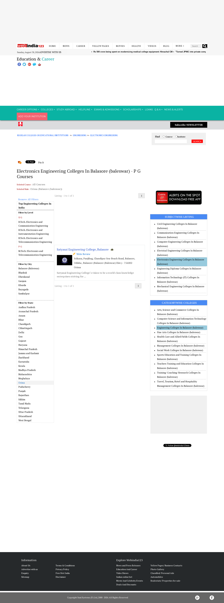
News (66, 45)
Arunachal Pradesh (28, 311)
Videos (152, 45)
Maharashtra (25, 374)
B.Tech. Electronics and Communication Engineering (33, 223)
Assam (21, 315)
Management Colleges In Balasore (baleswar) (180, 345)
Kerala (21, 365)
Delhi (21, 332)
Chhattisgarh (25, 328)
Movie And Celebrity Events (129, 580)
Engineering (79, 135)
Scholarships (132, 109)
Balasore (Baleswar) (28, 268)
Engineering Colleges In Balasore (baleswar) (180, 327)
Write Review (82, 254)
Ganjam (22, 281)
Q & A (158, 109)
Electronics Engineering (104, 135)
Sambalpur (24, 293)
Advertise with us (50, 52)
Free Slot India (63, 573)
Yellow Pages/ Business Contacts (166, 565)
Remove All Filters (28, 199)
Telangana (23, 407)
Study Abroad (66, 109)
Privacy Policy (62, 569)
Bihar (21, 319)
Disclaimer (61, 576)
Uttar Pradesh (25, 411)
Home (52, 45)
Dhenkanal (24, 276)
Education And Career (126, 569)
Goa (20, 336)
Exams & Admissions (106, 109)
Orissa (21, 382)
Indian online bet (124, 576)
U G (20, 217)
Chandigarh (24, 324)
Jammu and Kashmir (28, 353)
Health (136, 45)
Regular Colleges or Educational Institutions (42, 135)
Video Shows (122, 573)
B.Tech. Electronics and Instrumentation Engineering (33, 231)
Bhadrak (22, 272)
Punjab (22, 391)
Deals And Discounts (126, 584)
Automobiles (157, 576)
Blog (166, 45)
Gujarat (22, 340)
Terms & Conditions (65, 565)
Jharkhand (23, 357)
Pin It (41, 162)
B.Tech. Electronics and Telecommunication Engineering (35, 240)
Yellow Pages (100, 45)
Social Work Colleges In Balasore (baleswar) (180, 350)
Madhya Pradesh (27, 370)
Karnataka (23, 361)
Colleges (47, 109)
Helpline (84, 109)
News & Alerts (173, 109)
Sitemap (25, 576)
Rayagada (23, 289)
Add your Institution (32, 116)
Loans (149, 109)
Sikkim (21, 399)
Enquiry (25, 573)
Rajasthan (23, 395)
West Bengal (24, 420)
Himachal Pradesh (27, 349)
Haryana (22, 344)
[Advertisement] (112, 21)
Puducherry (24, 386)
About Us (25, 565)
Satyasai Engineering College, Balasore (83, 249)
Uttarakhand (25, 416)
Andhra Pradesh (26, 307)
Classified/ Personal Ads (162, 573)
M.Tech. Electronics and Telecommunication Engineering (35, 252)
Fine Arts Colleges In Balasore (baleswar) (178, 332)
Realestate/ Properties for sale (165, 580)
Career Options (27, 109)
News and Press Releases (128, 565)
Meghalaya (24, 378)
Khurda (22, 285)
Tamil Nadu (24, 403)
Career (80, 45)
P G (20, 246)
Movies (120, 45)
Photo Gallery (157, 569)
